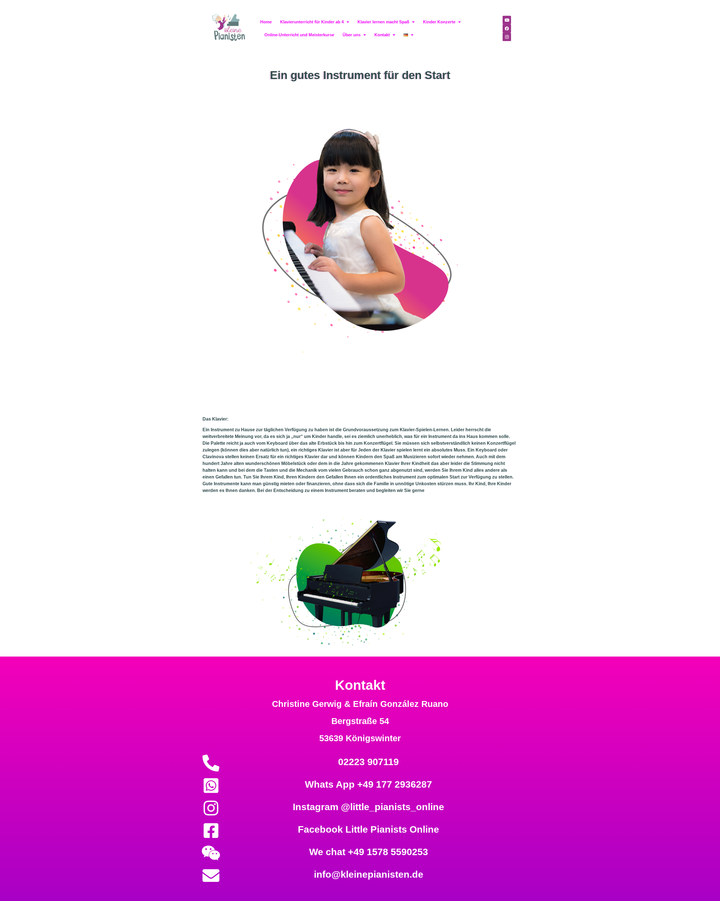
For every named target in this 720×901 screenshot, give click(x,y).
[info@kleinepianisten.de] (210, 875)
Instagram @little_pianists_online (368, 806)
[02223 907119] (210, 763)
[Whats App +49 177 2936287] (210, 785)
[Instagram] (507, 37)
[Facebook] (507, 28)
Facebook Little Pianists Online (368, 829)
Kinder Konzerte (439, 21)
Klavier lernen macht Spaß (383, 21)
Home (266, 21)
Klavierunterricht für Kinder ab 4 (312, 21)
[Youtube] (507, 20)
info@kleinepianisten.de (368, 874)
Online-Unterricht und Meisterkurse (299, 34)
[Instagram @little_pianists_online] (210, 808)
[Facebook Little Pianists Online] (210, 830)
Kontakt (382, 34)
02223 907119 (368, 761)
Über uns (352, 34)
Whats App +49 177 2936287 (368, 784)
